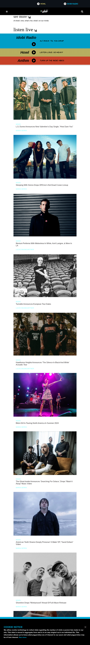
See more (22, 637)
